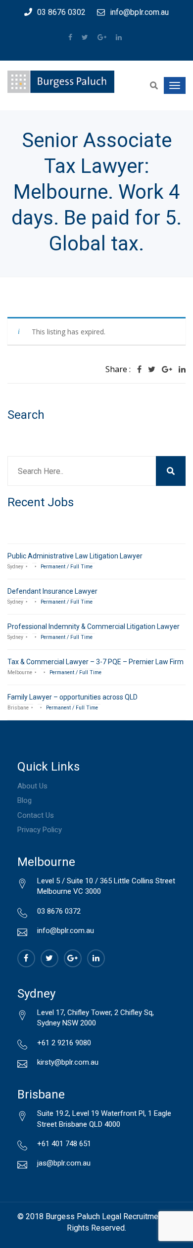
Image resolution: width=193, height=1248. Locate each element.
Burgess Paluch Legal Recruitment (105, 1216)
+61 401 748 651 (64, 1143)
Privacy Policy (39, 829)
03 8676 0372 (59, 911)
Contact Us (35, 815)
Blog (24, 800)
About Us (32, 785)
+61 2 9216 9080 (64, 1042)
